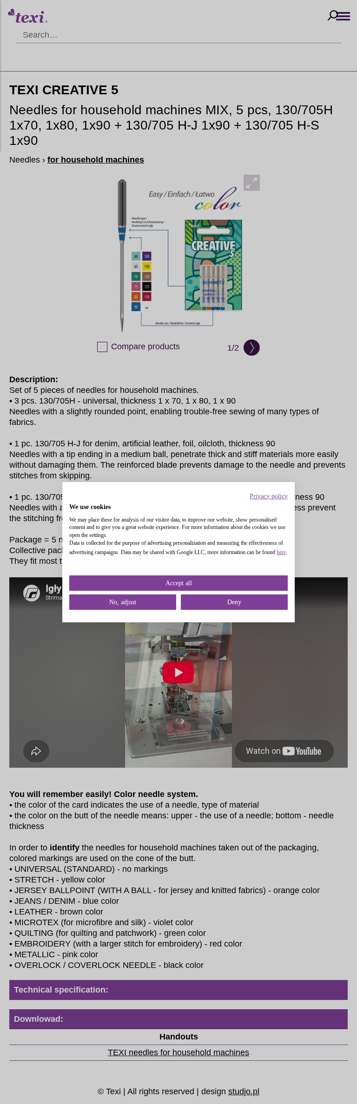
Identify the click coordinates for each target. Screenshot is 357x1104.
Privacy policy (269, 495)
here (281, 552)
